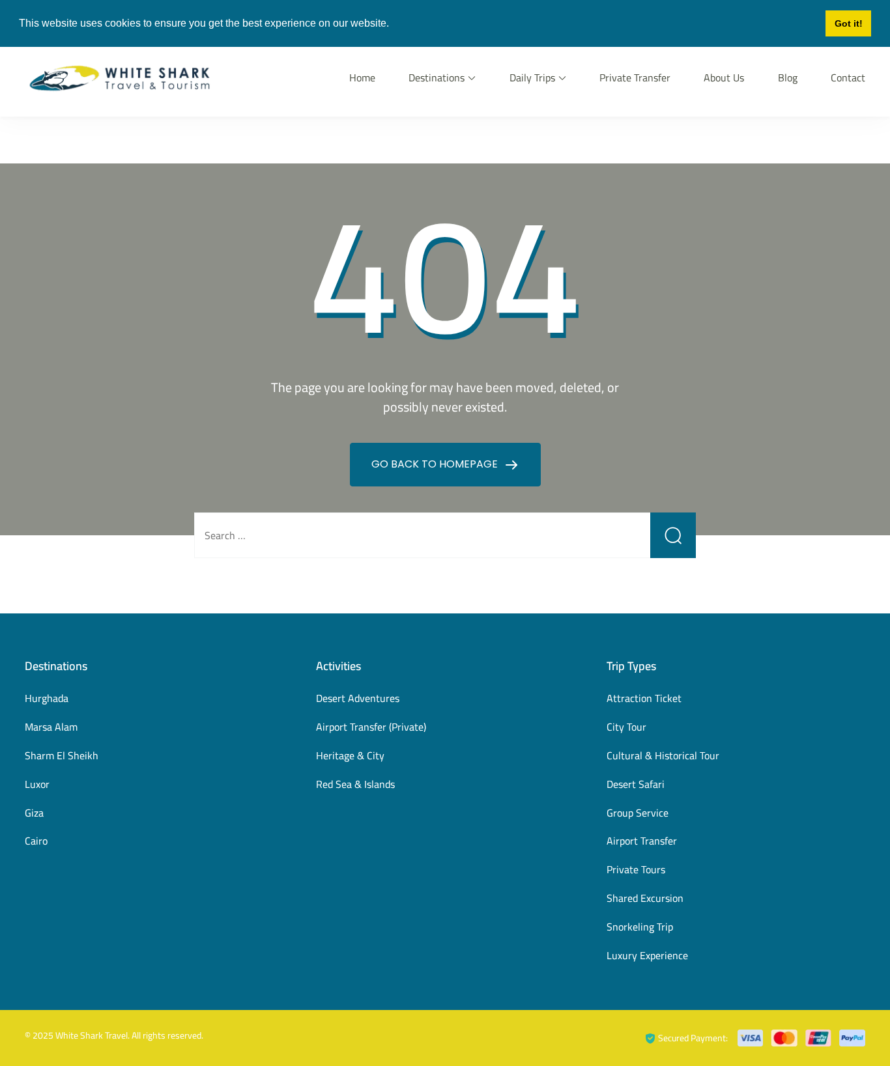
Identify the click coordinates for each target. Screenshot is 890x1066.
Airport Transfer (642, 840)
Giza (34, 812)
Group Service (637, 812)
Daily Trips (532, 77)
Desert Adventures (357, 698)
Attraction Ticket (644, 698)
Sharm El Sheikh (61, 755)
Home (362, 77)
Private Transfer (634, 77)
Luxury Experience (647, 955)
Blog (787, 77)
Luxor (37, 784)
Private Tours (636, 869)
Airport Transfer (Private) (371, 726)
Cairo (36, 840)
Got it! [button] (849, 23)
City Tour (626, 726)
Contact (848, 77)
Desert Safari (636, 784)
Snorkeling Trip (640, 926)
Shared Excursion (645, 898)
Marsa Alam (51, 726)
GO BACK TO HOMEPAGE (435, 463)
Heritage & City (350, 755)
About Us (724, 77)
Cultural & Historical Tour (663, 755)
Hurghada (46, 698)
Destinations (437, 77)
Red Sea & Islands (355, 784)
